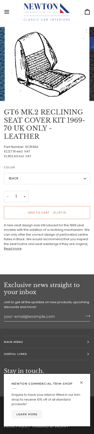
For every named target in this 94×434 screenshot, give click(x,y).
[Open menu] (11, 12)
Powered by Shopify (50, 426)
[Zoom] (16, 92)
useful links (15, 354)
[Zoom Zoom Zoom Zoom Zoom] (47, 64)
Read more (13, 248)
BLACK (14, 178)
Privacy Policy (17, 426)
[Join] (86, 316)
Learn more (26, 414)
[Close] (83, 382)
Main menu (13, 342)
